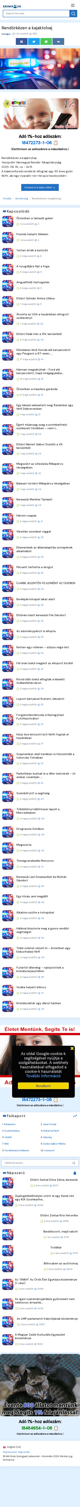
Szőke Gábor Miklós (54, 1143)
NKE (6, 1143)
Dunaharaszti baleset (17, 1150)
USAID (8, 1137)
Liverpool (49, 1150)
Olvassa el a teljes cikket (38, 187)
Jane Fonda (49, 1124)
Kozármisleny (12, 1130)
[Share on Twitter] (34, 41)
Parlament (10, 1124)
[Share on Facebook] (22, 41)
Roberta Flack (51, 1130)
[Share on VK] (58, 41)
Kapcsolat (24, 1452)
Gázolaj (47, 1137)
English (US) (14, 1447)
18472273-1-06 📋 (40, 142)
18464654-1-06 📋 (40, 1428)
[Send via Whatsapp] (46, 41)
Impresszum (10, 1452)
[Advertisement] (43, 1072)
